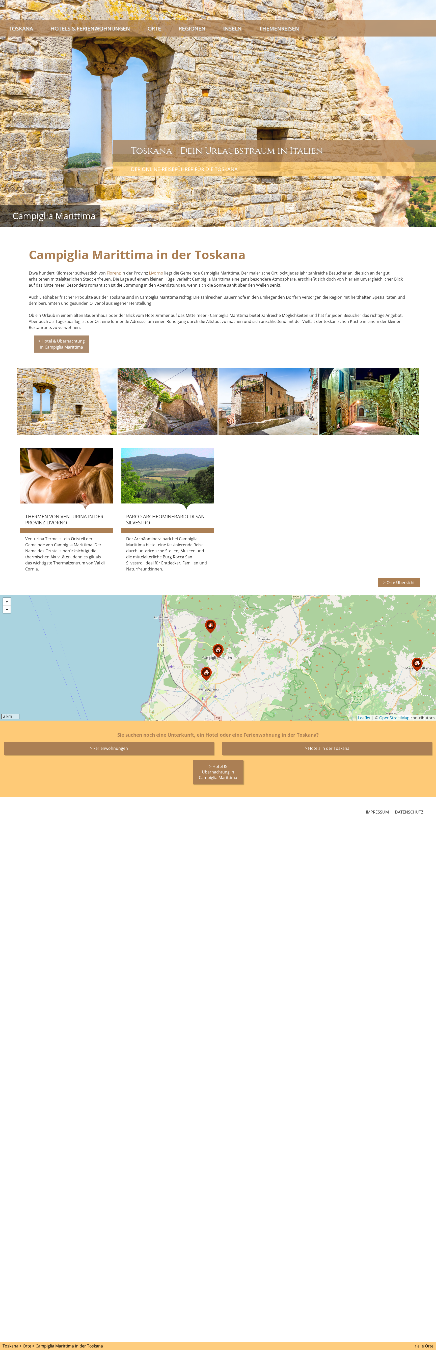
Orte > (29, 1346)
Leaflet (364, 718)
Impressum (377, 812)
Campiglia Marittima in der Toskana (69, 1346)
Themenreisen (279, 28)
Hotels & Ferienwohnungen (90, 28)
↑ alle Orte (423, 1346)
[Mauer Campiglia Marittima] (66, 401)
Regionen (192, 28)
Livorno (156, 273)
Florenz (114, 273)
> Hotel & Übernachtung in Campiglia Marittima (61, 344)
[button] (417, 664)
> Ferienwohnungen (109, 748)
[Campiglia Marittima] (268, 401)
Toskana (21, 28)
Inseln (232, 28)
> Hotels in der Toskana (327, 748)
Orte (154, 28)
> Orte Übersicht (399, 582)
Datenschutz (409, 812)
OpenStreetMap (394, 718)
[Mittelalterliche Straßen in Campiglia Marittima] (369, 401)
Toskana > (12, 1346)
